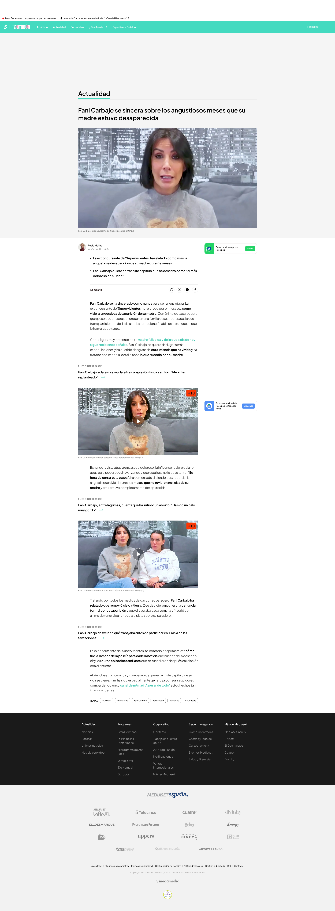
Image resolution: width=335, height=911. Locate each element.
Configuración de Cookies (168, 866)
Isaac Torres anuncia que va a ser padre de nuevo (30, 18)
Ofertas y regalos (200, 739)
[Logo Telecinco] (145, 812)
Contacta (159, 732)
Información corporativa (117, 866)
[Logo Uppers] (146, 836)
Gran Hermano (127, 732)
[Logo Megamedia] (169, 881)
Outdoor (106, 701)
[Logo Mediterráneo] (211, 849)
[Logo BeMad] (102, 836)
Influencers (190, 701)
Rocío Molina (95, 245)
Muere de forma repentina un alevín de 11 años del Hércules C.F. (96, 18)
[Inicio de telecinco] (5, 27)
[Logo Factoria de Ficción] (145, 824)
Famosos (174, 701)
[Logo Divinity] (233, 812)
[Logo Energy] (233, 824)
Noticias (87, 732)
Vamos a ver (125, 760)
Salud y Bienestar (200, 759)
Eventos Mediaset (201, 752)
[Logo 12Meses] (233, 837)
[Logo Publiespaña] (167, 849)
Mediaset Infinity (235, 732)
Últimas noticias (92, 745)
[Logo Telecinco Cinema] (189, 837)
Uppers (229, 739)
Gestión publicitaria (215, 866)
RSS (229, 866)
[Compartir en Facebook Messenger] (187, 290)
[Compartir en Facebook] (195, 290)
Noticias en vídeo (93, 752)
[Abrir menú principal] (329, 27)
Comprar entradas (201, 732)
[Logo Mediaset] (167, 797)
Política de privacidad (142, 866)
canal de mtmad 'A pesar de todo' (145, 685)
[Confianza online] (167, 898)
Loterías (87, 739)
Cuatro (229, 752)
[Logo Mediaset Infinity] (102, 812)
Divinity (229, 759)
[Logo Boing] (189, 824)
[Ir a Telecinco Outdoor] (21, 27)
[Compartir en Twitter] (179, 290)
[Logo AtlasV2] (124, 849)
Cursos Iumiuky (199, 745)
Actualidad (94, 93)
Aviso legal (96, 866)
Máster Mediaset (164, 774)
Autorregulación (164, 749)
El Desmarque (234, 745)
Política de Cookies (193, 866)
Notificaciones (163, 756)
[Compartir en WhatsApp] (172, 290)
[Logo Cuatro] (189, 812)
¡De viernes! (125, 767)
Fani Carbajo (140, 701)
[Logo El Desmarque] (101, 825)
